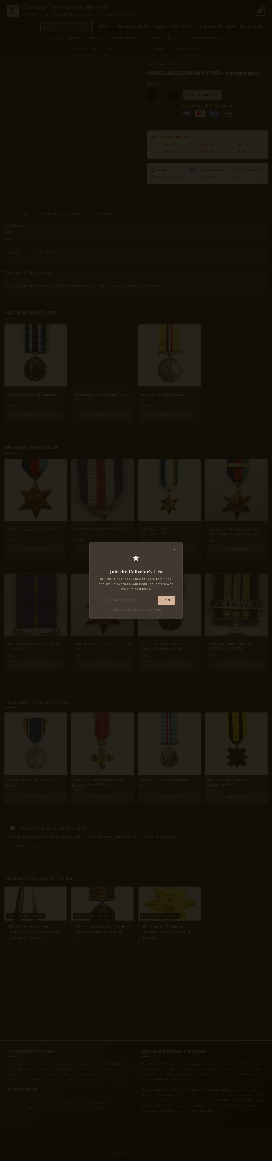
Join (166, 600)
